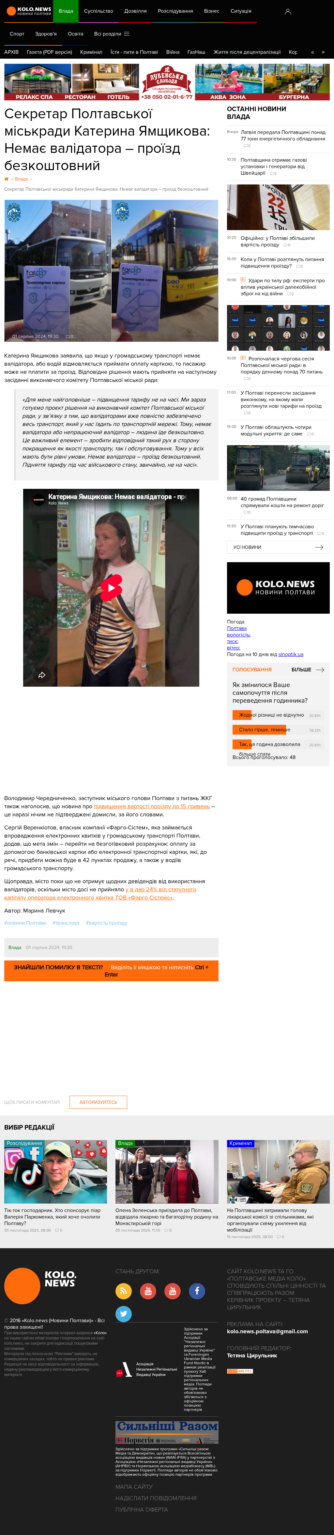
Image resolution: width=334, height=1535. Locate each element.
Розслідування (175, 11)
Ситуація (241, 11)
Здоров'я (46, 34)
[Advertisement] (111, 735)
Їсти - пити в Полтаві (134, 52)
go (322, 52)
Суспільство (98, 11)
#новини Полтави (25, 923)
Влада (66, 11)
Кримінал (91, 52)
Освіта (75, 34)
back (312, 52)
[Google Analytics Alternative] (240, 1372)
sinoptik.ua (291, 654)
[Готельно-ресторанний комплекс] (167, 82)
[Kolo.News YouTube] (278, 588)
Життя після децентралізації (247, 52)
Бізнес (212, 11)
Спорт (17, 34)
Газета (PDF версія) (49, 52)
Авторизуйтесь (98, 1102)
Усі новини (247, 547)
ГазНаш (196, 52)
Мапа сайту (134, 1486)
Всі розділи (109, 34)
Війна (172, 52)
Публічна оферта (141, 1509)
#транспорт (66, 923)
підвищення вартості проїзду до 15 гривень (152, 806)
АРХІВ (11, 52)
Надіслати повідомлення (156, 1498)
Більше (301, 669)
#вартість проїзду (106, 923)
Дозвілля (135, 11)
